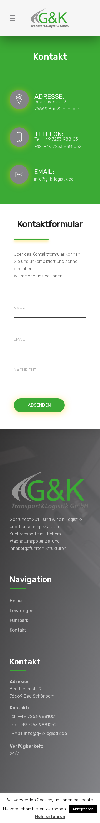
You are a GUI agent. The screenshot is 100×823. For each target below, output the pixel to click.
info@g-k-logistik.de (54, 179)
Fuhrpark (19, 620)
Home (16, 600)
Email (19, 339)
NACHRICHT (25, 369)
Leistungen (22, 610)
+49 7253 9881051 (61, 139)
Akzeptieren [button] (83, 809)
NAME (19, 308)
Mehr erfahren (50, 816)
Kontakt (18, 630)
